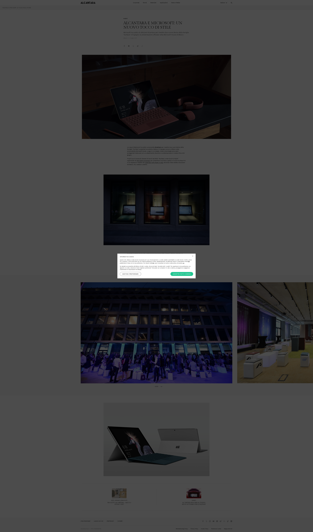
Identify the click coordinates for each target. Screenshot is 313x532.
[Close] (192, 256)
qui (183, 263)
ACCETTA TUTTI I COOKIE (182, 274)
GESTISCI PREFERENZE (130, 274)
